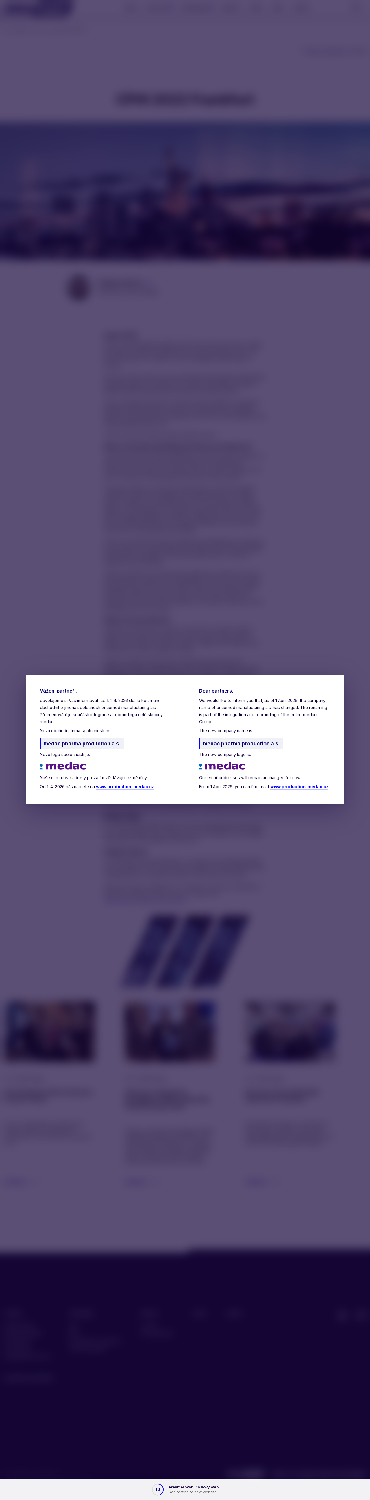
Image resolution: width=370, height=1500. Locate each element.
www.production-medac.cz (125, 786)
